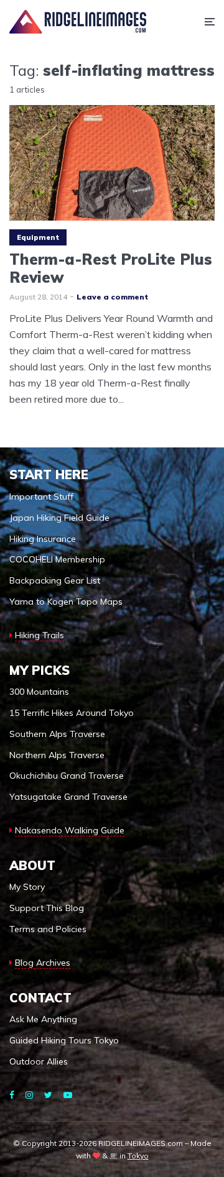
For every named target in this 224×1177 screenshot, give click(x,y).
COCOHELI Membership (57, 559)
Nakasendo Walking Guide (69, 830)
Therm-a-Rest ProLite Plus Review (110, 268)
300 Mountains (39, 691)
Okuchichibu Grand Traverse (66, 775)
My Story (27, 886)
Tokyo (138, 1155)
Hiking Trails (39, 635)
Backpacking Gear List (54, 580)
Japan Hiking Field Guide (59, 517)
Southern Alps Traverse (57, 734)
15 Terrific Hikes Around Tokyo (71, 712)
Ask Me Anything (43, 1019)
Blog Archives (42, 962)
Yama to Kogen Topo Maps (66, 601)
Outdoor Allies (38, 1061)
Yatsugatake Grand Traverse (68, 796)
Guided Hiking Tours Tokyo (64, 1040)
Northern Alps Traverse (57, 755)
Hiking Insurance (42, 538)
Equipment (38, 237)
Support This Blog (46, 908)
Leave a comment (112, 296)
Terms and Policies (47, 929)
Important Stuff (41, 496)
